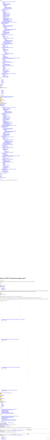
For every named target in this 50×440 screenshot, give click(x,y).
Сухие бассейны (5, 167)
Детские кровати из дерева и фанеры (8, 25)
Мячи (4, 165)
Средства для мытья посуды (7, 41)
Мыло (4, 37)
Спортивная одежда (5, 70)
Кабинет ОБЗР (5, 56)
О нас (2, 80)
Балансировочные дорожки (6, 116)
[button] (4, 390)
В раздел (6, 6)
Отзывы (3, 81)
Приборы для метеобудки (8, 7)
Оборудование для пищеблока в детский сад (7, 413)
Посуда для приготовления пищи (9, 53)
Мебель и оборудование (6, 69)
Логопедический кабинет (5, 411)
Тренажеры (4, 72)
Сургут (2, 438)
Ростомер (4, 31)
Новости (3, 403)
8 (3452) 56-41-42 (2, 104)
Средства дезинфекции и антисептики (8, 38)
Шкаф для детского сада (6, 33)
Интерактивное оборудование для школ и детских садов (9, 409)
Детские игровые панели (6, 14)
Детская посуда (7, 151)
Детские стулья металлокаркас (9, 29)
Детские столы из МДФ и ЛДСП (7, 26)
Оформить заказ (8, 426)
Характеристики (4, 288)
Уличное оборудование (5, 418)
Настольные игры (5, 121)
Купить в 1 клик (2, 286)
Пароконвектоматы (5, 50)
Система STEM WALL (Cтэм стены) (8, 123)
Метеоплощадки (5, 5)
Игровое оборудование (6, 30)
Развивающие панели (6, 19)
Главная (3, 79)
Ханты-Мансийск (4, 437)
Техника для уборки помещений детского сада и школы (9, 419)
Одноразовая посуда (6, 49)
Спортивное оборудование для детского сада (8, 412)
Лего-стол (4, 60)
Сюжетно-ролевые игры (6, 20)
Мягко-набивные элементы (6, 64)
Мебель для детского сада (5, 410)
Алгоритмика (5, 12)
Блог (2, 82)
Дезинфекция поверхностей (8, 40)
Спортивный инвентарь (6, 71)
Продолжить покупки (3, 426)
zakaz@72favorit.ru (2, 398)
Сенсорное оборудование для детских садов (7, 417)
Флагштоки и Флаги (6, 76)
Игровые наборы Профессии (7, 3)
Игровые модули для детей (6, 118)
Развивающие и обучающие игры (7, 18)
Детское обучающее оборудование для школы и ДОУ (9, 420)
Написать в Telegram (11, 96)
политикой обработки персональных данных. (17, 430)
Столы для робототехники (6, 61)
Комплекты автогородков (6, 4)
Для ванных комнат (5, 36)
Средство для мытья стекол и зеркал (8, 144)
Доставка (3, 289)
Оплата (3, 406)
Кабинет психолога (5, 57)
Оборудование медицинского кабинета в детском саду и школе (11, 155)
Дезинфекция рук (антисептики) (9, 141)
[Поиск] (0, 88)
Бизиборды (4, 13)
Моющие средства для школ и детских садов (7, 416)
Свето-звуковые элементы (6, 161)
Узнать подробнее (31, 281)
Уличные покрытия (5, 46)
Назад (4, 2)
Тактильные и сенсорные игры (7, 21)
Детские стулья (5, 129)
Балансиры (4, 67)
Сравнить (2, 181)
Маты (4, 68)
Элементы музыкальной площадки (7, 8)
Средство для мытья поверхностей (7, 143)
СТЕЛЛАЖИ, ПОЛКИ (6, 32)
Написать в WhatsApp (4, 96)
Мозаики (4, 120)
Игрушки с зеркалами (6, 15)
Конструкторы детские (6, 16)
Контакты (3, 405)
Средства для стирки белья (6, 42)
